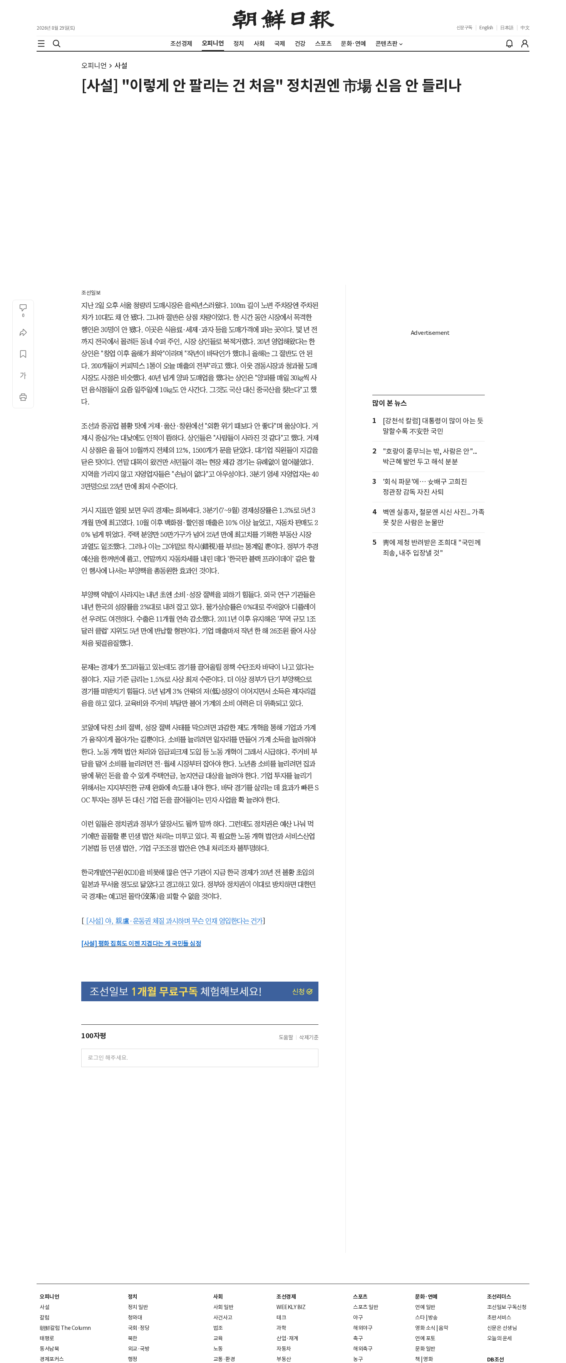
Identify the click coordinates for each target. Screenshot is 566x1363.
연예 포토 (425, 1338)
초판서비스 (499, 1317)
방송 (433, 1317)
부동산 (283, 1359)
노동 (218, 1348)
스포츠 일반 (365, 1307)
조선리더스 (499, 1296)
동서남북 (49, 1348)
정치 (132, 1296)
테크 (281, 1317)
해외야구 (362, 1327)
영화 (428, 1359)
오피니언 (94, 65)
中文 (525, 27)
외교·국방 (139, 1348)
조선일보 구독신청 (507, 1307)
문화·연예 (426, 1296)
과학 (281, 1327)
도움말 (286, 1037)
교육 (218, 1338)
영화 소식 (425, 1327)
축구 (358, 1338)
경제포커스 (52, 1359)
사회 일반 (223, 1307)
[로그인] (524, 43)
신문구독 (464, 27)
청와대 (135, 1317)
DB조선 (495, 1359)
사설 (120, 65)
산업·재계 (287, 1338)
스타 (420, 1317)
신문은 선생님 (502, 1327)
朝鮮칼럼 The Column (65, 1327)
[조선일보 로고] (283, 18)
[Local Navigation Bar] (41, 43)
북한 (132, 1338)
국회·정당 (139, 1327)
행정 (132, 1359)
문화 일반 (425, 1348)
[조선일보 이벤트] (199, 991)
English (486, 27)
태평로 (47, 1338)
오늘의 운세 (499, 1338)
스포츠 (360, 1296)
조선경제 (286, 1296)
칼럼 (44, 1317)
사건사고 (223, 1317)
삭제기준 (308, 1037)
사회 (218, 1296)
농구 (358, 1359)
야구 (358, 1317)
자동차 (283, 1348)
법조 (218, 1327)
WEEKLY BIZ (290, 1307)
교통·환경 (224, 1359)
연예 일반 (425, 1307)
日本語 (507, 27)
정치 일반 (138, 1307)
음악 (443, 1327)
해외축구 (362, 1348)
